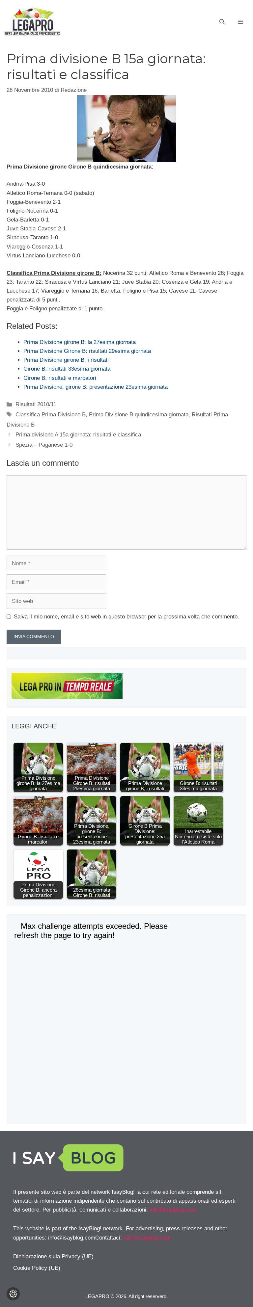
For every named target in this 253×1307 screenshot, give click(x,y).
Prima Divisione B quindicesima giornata (138, 414)
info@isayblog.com (173, 1210)
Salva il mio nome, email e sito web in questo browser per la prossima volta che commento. (126, 617)
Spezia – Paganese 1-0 (43, 445)
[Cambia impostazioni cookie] (13, 1293)
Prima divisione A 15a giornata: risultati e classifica (78, 434)
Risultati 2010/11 (35, 404)
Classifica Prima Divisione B (50, 414)
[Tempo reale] (126, 687)
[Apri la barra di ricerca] (222, 22)
